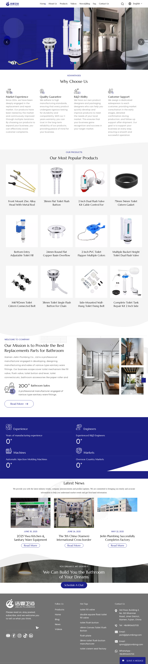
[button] (71, 63)
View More (22, 210)
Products (59, 610)
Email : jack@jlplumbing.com (130, 633)
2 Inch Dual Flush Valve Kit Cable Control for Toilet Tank (91, 203)
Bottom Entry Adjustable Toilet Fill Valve (21, 253)
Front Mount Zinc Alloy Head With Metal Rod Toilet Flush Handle (22, 203)
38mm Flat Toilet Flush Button (56, 203)
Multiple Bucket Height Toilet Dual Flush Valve (126, 253)
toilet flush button (89, 623)
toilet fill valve (87, 610)
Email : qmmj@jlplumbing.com (131, 643)
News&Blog (84, 3)
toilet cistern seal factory (93, 649)
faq (94, 3)
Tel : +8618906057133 (129, 625)
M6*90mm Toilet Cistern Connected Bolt (22, 304)
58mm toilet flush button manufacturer (92, 642)
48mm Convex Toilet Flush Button (93, 629)
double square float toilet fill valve (93, 616)
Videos (58, 629)
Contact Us (104, 3)
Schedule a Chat (74, 585)
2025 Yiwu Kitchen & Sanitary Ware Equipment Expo (30, 538)
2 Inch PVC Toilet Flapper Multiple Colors (91, 253)
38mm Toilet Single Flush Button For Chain (56, 304)
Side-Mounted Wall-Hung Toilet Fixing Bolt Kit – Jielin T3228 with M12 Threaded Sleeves (91, 304)
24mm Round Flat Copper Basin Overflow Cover (56, 253)
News (57, 624)
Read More (15, 39)
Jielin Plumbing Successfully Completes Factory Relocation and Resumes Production (117, 538)
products (63, 3)
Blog (57, 619)
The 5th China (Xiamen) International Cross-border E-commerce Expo (74, 538)
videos (73, 3)
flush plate (85, 636)
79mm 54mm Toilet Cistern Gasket (126, 203)
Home (42, 3)
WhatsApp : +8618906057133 (126, 652)
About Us (52, 3)
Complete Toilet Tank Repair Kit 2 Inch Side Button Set (126, 304)
